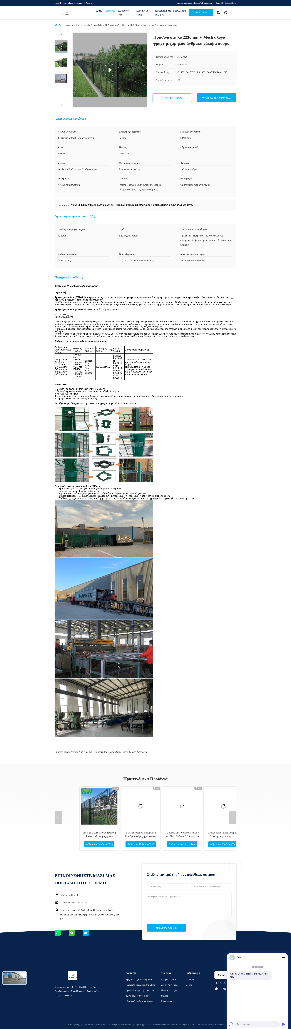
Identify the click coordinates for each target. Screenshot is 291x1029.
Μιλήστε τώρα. (201, 12)
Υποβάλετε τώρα (165, 927)
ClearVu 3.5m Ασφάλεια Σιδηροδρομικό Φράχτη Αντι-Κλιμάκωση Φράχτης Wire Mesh (83, 836)
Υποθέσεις (190, 979)
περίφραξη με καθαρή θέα (106, 752)
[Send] (283, 1024)
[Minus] (283, 957)
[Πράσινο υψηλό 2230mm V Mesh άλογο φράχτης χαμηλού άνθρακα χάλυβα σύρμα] (110, 70)
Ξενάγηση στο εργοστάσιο (170, 985)
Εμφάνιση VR (123, 12)
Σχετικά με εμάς (142, 12)
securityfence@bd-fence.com (74, 902)
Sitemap (164, 996)
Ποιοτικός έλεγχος (169, 990)
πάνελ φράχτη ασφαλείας (134, 752)
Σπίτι (99, 10)
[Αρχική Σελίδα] (67, 12)
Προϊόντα (110, 10)
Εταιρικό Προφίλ (168, 979)
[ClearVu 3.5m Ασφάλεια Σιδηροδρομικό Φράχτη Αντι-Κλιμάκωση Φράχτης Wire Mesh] (83, 806)
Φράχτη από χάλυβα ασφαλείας (89, 25)
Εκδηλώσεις (179, 10)
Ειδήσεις (189, 985)
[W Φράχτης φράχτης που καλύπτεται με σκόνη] (207, 806)
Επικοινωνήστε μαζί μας (162, 12)
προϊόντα (69, 25)
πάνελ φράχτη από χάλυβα (78, 752)
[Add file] (231, 1024)
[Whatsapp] (62, 935)
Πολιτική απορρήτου (76, 1025)
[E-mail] (89, 935)
